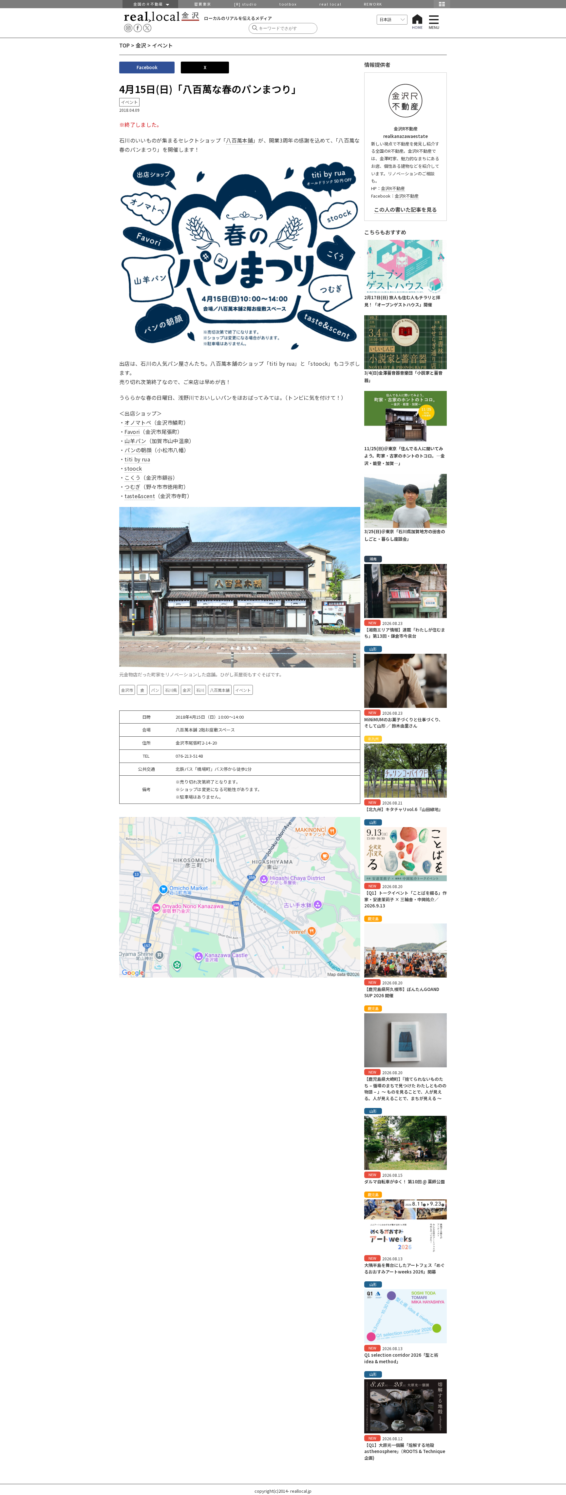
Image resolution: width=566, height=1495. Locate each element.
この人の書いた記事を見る (405, 209)
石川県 (171, 690)
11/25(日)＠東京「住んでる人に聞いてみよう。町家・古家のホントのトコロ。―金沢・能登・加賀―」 (404, 456)
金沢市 (127, 690)
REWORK (373, 4)
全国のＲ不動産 (149, 4)
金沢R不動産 (393, 188)
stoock (133, 468)
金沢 (141, 45)
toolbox (288, 4)
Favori (132, 432)
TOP (124, 45)
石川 (200, 690)
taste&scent (139, 496)
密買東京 (202, 4)
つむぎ (132, 487)
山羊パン (135, 441)
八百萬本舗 (239, 140)
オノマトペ (137, 422)
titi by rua (137, 459)
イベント (243, 690)
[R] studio (245, 4)
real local (330, 4)
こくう (132, 477)
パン (155, 690)
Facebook (147, 67)
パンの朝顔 (138, 450)
